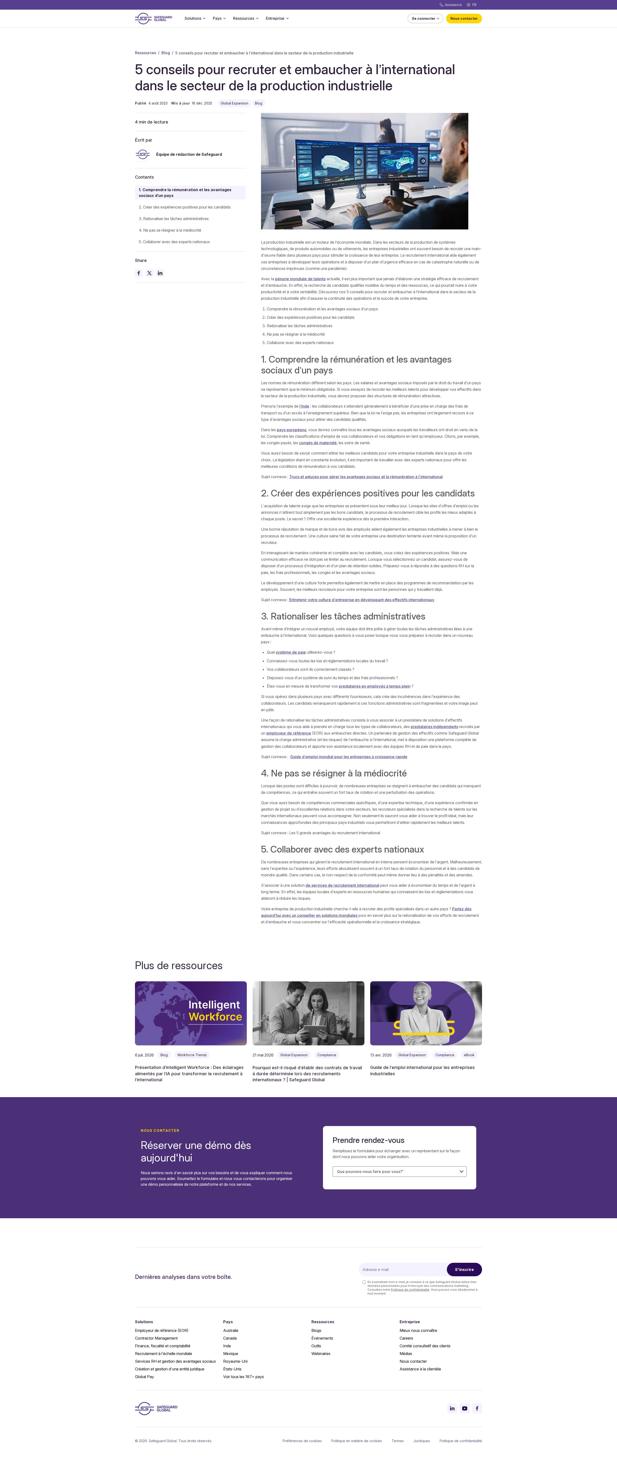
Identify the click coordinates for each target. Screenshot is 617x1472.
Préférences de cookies (302, 1441)
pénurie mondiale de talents (300, 278)
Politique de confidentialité (410, 1289)
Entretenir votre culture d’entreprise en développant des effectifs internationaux (361, 599)
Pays (217, 18)
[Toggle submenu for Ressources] (257, 18)
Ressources (243, 18)
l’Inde (304, 406)
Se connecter (423, 18)
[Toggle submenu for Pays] (224, 18)
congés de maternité (318, 442)
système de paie (291, 652)
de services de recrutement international (342, 885)
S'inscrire (464, 1269)
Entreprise (275, 18)
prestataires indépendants (434, 726)
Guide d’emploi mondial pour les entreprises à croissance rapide (348, 756)
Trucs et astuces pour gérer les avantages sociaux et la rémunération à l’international (366, 476)
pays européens (291, 429)
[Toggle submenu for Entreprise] (287, 18)
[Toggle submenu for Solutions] (204, 18)
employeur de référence (288, 733)
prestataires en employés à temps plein (374, 686)
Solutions (193, 18)
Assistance (453, 5)
